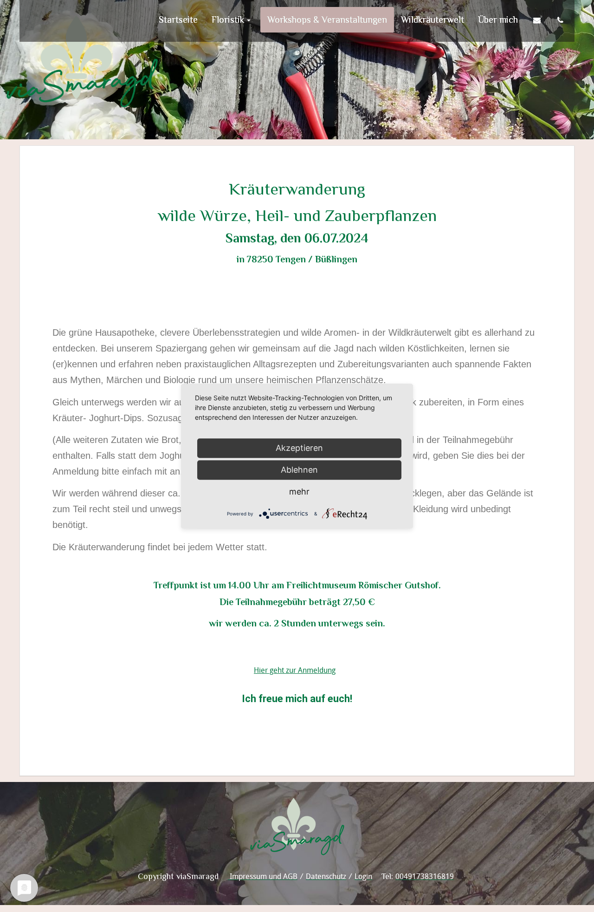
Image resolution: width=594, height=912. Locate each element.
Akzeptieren (299, 448)
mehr (299, 491)
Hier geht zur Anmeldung (295, 670)
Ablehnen (299, 470)
